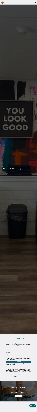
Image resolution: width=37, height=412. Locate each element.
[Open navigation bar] (35, 2)
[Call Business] (31, 2)
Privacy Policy (13, 364)
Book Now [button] (17, 395)
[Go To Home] (2, 2)
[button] (34, 2)
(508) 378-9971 (18, 376)
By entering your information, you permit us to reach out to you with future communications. (18, 359)
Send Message (18, 361)
